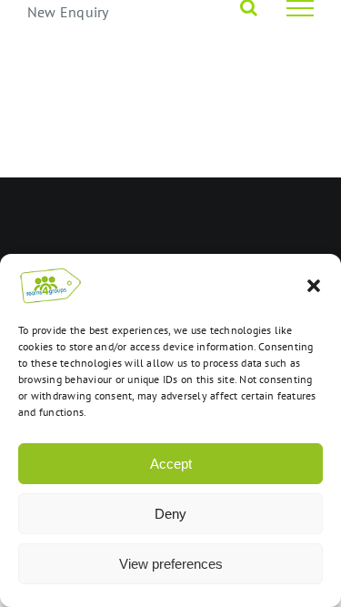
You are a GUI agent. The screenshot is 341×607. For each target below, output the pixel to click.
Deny (170, 513)
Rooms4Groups (157, 205)
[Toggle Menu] (300, 8)
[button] (314, 286)
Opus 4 (232, 205)
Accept (171, 463)
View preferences (171, 564)
